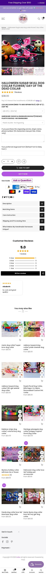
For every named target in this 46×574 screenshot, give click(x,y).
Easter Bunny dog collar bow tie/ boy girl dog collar (33, 514)
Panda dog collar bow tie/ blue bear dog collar (12, 513)
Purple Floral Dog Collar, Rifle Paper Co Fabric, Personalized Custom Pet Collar (33, 389)
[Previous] (3, 50)
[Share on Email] (11, 197)
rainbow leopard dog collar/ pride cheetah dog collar (34, 347)
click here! (39, 8)
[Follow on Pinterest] (12, 541)
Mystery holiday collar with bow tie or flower (10, 471)
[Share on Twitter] (5, 197)
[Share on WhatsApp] (13, 197)
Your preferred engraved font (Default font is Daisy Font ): (22, 148)
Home (4, 27)
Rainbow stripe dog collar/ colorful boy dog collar (11, 431)
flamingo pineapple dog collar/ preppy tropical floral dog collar (33, 431)
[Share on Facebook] (3, 197)
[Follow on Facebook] (3, 541)
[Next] (42, 50)
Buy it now (23, 174)
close (41, 3)
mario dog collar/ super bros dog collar (11, 346)
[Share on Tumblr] (9, 197)
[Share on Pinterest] (7, 197)
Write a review (20, 273)
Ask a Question (22, 180)
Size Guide (6, 181)
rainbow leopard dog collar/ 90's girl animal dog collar (10, 388)
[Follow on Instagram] (7, 541)
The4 (23, 560)
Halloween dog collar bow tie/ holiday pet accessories (34, 472)
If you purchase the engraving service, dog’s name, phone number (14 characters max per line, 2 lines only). (22, 131)
